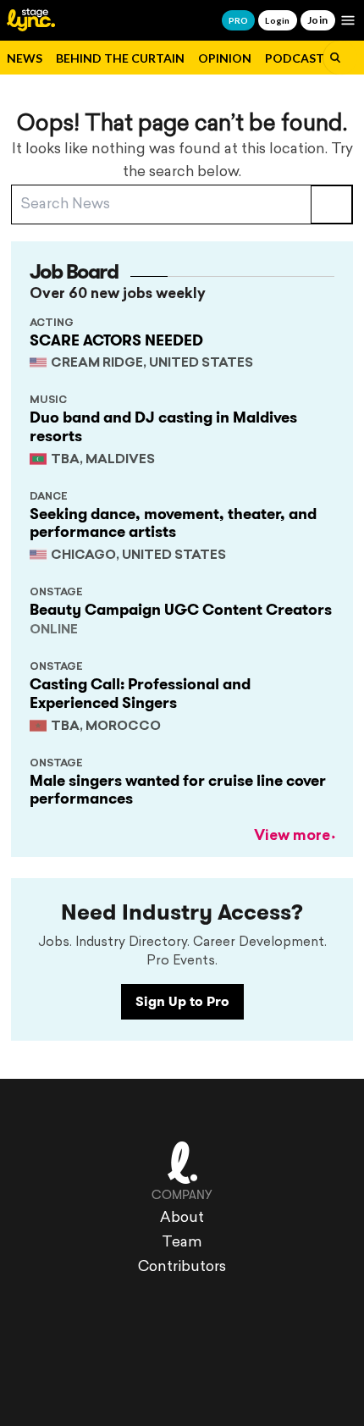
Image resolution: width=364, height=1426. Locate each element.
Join (317, 20)
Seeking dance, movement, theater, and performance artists (173, 523)
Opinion (224, 58)
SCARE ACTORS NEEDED (116, 340)
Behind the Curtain (120, 58)
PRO (238, 20)
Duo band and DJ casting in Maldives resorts (163, 426)
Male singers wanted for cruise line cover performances (178, 790)
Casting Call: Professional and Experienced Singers (140, 693)
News (24, 58)
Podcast (294, 58)
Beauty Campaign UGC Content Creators (181, 610)
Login (277, 20)
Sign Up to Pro (182, 1001)
